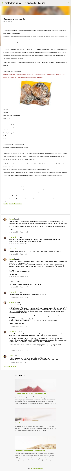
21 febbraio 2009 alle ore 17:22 (18, 350)
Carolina (11, 219)
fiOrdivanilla (12, 237)
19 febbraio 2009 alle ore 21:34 (18, 277)
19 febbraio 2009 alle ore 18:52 (18, 232)
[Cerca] (48, 3)
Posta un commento (9, 366)
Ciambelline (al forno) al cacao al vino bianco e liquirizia (30, 393)
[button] (4, 25)
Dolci (5, 203)
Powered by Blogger (36, 468)
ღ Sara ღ (11, 302)
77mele (11, 355)
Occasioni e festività (15, 203)
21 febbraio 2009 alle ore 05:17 (18, 297)
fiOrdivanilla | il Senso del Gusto (25, 3)
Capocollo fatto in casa (21, 423)
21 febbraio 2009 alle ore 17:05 (18, 326)
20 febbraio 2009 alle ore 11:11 (18, 287)
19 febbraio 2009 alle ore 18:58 (18, 244)
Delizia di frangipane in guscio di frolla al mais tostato (30, 450)
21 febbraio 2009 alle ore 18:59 (18, 362)
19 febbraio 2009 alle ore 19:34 (18, 254)
